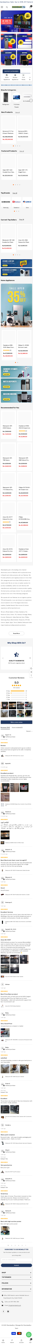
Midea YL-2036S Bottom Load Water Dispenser (23, 346)
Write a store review (16, 722)
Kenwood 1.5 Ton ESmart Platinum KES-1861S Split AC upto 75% (9, 132)
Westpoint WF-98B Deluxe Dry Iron (24, 459)
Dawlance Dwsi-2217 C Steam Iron (24, 550)
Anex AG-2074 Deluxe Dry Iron (7, 550)
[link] (16, 85)
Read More (16, 633)
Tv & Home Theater (16, 106)
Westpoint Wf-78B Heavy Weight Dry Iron (8, 459)
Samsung (5, 207)
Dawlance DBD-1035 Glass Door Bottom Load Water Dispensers (9, 346)
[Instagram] (8, 1311)
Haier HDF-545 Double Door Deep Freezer (9, 171)
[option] (16, 21)
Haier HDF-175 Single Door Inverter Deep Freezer (22, 171)
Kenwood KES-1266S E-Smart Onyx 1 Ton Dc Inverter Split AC (23, 132)
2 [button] (15, 145)
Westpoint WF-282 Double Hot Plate (8, 241)
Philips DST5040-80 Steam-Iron (24, 488)
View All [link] (15, 193)
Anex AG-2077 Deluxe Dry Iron (7, 518)
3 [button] (17, 145)
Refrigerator (6, 104)
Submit (16, 1265)
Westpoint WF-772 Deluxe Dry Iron (8, 489)
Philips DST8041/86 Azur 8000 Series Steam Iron (24, 518)
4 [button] (19, 145)
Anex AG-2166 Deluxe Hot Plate (23, 241)
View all (17, 112)
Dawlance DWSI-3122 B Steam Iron (24, 427)
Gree (27, 207)
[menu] (2, 7)
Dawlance (16, 207)
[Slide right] (30, 658)
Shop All (21, 219)
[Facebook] (3, 1311)
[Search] (7, 7)
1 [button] (13, 145)
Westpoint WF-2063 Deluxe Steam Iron (8, 427)
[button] (31, 100)
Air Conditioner (27, 101)
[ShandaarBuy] (6, 97)
